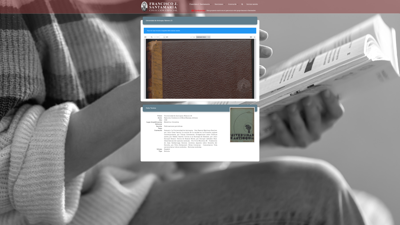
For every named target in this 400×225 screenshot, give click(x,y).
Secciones (219, 4)
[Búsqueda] (242, 4)
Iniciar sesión (252, 4)
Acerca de (232, 4)
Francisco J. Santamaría (199, 4)
